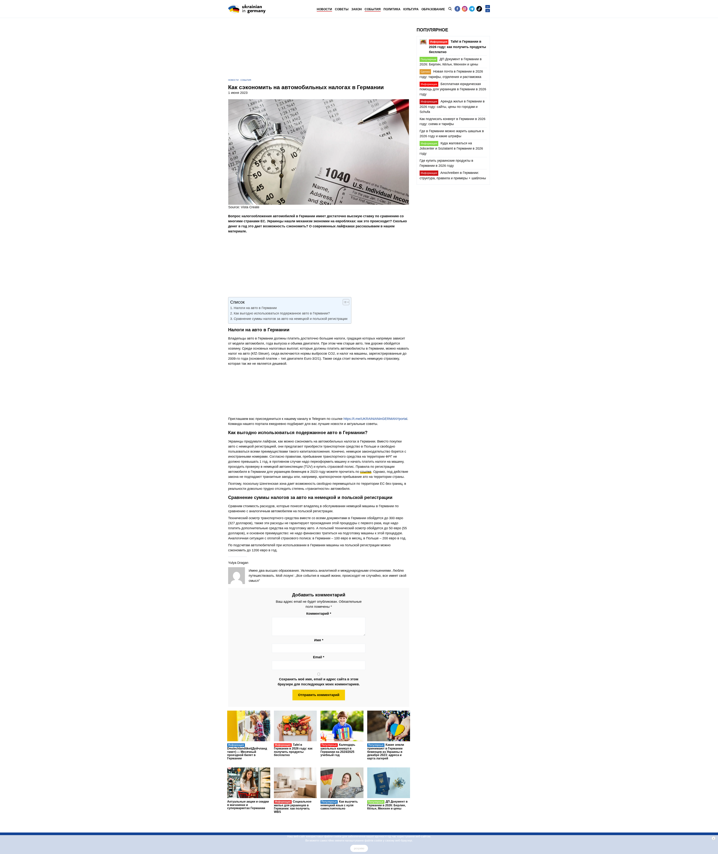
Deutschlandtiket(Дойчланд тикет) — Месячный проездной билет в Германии (247, 752)
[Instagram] (464, 9)
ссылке (365, 472)
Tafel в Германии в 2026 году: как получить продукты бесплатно (293, 750)
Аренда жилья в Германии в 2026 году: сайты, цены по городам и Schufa (452, 106)
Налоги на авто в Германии (255, 308)
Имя (318, 640)
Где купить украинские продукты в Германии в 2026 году (446, 163)
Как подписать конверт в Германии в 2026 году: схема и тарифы (452, 121)
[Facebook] (457, 9)
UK (487, 11)
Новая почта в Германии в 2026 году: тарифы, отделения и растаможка (451, 74)
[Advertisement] (318, 52)
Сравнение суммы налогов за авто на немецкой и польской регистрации (290, 319)
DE (487, 7)
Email (318, 657)
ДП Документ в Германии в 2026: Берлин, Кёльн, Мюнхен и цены (387, 805)
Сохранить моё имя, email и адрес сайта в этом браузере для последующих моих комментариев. (319, 681)
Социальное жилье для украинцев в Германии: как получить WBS (293, 806)
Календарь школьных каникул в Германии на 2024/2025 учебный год (337, 750)
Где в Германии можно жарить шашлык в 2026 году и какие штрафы (452, 133)
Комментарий (318, 613)
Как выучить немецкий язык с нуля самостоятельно (339, 805)
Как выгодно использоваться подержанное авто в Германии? (282, 313)
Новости (233, 80)
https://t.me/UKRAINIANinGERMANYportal (375, 419)
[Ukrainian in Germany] (247, 9)
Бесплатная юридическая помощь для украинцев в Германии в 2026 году (453, 89)
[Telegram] (472, 9)
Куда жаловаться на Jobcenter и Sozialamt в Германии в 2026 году (451, 148)
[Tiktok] (479, 9)
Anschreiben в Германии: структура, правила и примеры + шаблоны (453, 175)
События (245, 80)
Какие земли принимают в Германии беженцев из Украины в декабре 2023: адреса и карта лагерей (385, 751)
